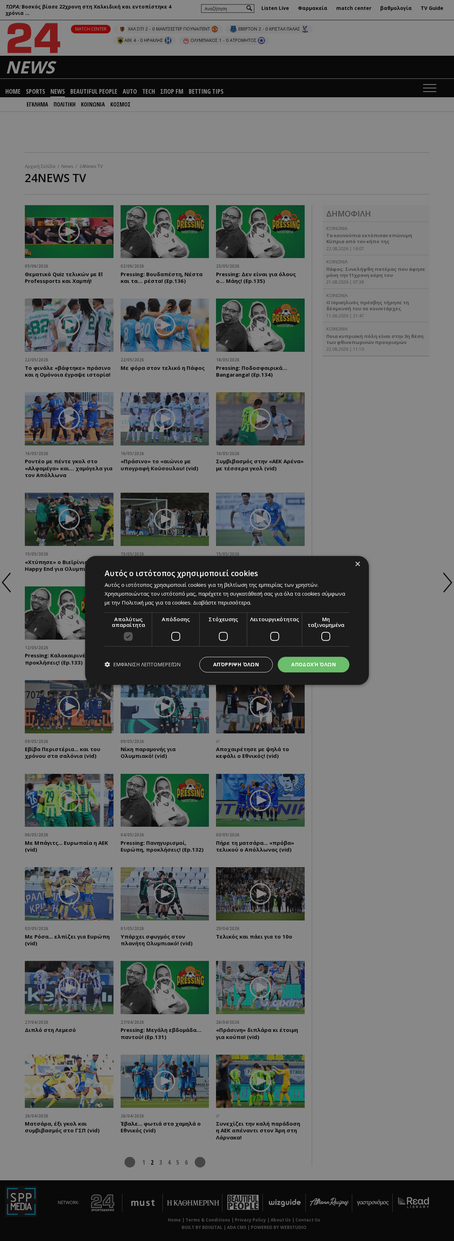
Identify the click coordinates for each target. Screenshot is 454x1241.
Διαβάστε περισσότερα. (222, 602)
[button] (143, 665)
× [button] (357, 564)
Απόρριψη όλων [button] (236, 664)
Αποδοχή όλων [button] (313, 664)
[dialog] (227, 620)
